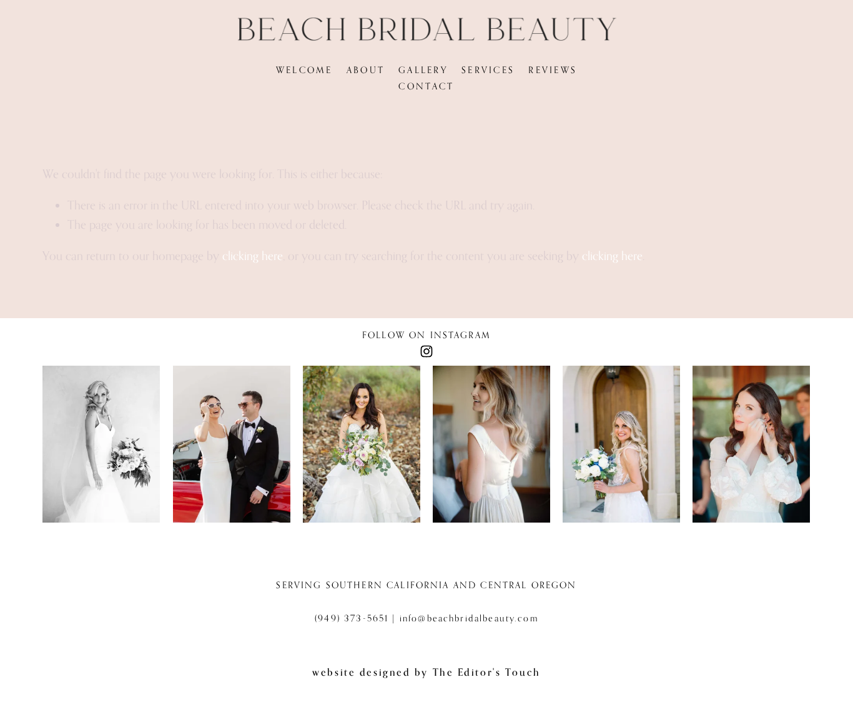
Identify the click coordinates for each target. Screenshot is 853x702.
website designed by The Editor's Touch (426, 672)
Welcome (304, 69)
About (366, 69)
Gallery (423, 69)
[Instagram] (426, 351)
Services (488, 69)
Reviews (552, 69)
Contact (426, 86)
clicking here (252, 255)
